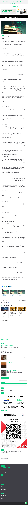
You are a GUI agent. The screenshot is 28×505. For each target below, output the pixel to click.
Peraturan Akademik (3, 489)
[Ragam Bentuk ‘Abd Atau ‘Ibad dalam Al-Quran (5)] (5, 292)
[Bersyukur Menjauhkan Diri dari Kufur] (13, 307)
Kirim (2, 388)
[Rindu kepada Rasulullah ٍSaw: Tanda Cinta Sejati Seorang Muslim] (4, 307)
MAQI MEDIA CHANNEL (18, 1)
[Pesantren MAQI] (2, 17)
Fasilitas (2, 481)
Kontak (20, 17)
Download (10, 17)
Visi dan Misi (2, 478)
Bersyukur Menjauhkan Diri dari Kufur (13, 313)
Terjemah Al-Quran (4, 300)
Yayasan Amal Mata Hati (5, 1)
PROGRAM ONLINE (15, 17)
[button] (8, 15)
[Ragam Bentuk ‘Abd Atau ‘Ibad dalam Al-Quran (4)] (13, 292)
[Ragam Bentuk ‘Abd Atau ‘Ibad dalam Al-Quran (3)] (21, 292)
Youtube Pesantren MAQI (12, 3)
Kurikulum (2, 486)
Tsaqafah (6, 17)
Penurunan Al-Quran (22, 300)
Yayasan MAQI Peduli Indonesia (12, 1)
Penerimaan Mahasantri (3, 495)
